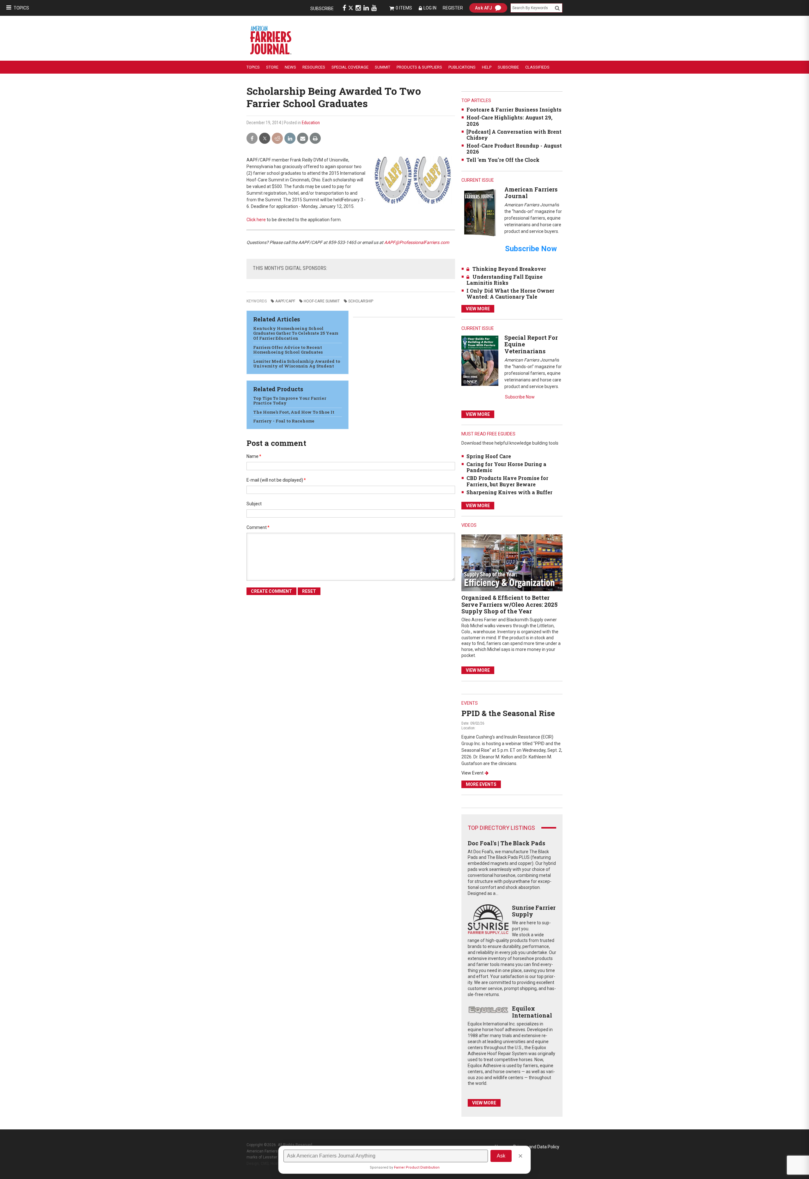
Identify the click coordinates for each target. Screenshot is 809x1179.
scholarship (360, 301)
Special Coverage (350, 67)
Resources (313, 67)
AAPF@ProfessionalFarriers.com (416, 242)
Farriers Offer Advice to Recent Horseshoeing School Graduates (288, 349)
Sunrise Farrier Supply (534, 911)
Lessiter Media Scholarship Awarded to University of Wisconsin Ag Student (296, 363)
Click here (256, 219)
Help (486, 67)
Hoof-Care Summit (322, 301)
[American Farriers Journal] (479, 213)
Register (453, 7)
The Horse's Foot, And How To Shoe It (293, 412)
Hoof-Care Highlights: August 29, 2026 (509, 120)
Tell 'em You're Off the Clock (502, 159)
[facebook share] (252, 139)
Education (311, 122)
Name (253, 456)
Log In (429, 7)
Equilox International (532, 1012)
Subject (254, 503)
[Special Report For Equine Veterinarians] (479, 360)
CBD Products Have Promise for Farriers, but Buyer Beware (507, 481)
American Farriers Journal (530, 192)
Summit (382, 67)
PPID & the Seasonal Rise (508, 713)
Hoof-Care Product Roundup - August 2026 (514, 148)
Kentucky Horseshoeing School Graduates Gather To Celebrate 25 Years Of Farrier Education (295, 333)
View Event (472, 772)
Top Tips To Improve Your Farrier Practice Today (289, 400)
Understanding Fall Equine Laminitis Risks (504, 279)
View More (478, 308)
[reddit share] (277, 139)
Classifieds (537, 67)
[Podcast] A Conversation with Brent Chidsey (514, 134)
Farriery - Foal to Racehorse (283, 421)
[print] (315, 139)
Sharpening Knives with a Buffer (509, 492)
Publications (462, 67)
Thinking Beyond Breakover (509, 268)
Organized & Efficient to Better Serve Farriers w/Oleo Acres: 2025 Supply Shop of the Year (509, 604)
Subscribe (322, 8)
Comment (258, 527)
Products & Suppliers (419, 67)
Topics (21, 7)
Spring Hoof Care (488, 456)
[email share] (302, 139)
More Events (481, 784)
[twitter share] (264, 139)
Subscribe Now (520, 396)
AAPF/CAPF (285, 301)
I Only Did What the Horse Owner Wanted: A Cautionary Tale (510, 293)
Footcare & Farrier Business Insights (514, 109)
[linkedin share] (289, 139)
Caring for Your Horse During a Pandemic (506, 467)
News (290, 67)
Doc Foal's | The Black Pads (506, 843)
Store (272, 67)
